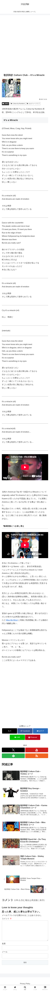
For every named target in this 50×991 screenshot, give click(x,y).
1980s (6, 103)
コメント (7, 919)
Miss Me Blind (12, 620)
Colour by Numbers (19, 103)
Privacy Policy (25, 983)
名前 (4, 944)
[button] (45, 557)
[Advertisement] (25, 44)
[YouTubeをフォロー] (36, 750)
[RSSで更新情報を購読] (36, 755)
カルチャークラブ (34, 103)
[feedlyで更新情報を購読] (13, 755)
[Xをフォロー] (13, 750)
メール (4, 952)
